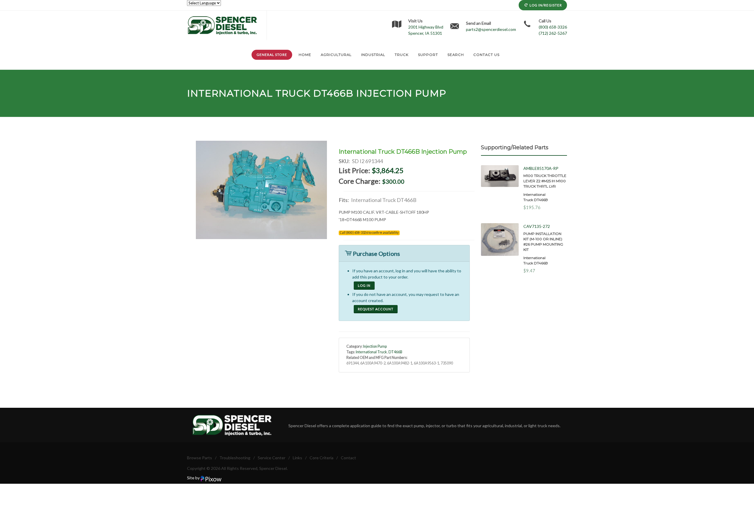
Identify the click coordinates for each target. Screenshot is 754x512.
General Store (272, 54)
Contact (348, 457)
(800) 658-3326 (553, 26)
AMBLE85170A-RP (540, 168)
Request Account (375, 309)
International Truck (248, 93)
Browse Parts (199, 457)
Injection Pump (375, 346)
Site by (194, 477)
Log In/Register (546, 5)
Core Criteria (321, 457)
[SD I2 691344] (261, 190)
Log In (364, 285)
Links (297, 457)
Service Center (271, 457)
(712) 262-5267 (553, 33)
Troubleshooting (234, 457)
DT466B (333, 93)
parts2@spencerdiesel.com (491, 29)
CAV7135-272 (536, 226)
